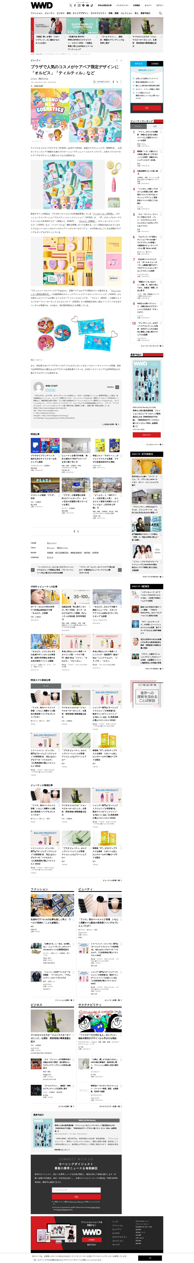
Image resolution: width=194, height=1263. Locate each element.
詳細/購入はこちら (61, 1149)
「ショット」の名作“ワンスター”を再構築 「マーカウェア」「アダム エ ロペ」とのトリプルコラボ (57, 975)
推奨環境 (138, 1229)
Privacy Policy (95, 1207)
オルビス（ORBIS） (87, 221)
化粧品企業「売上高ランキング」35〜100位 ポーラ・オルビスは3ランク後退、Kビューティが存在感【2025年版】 (74, 611)
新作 (48, 721)
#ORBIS (50, 553)
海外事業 (59, 1092)
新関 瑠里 (34, 468)
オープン (65, 508)
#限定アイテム (62, 548)
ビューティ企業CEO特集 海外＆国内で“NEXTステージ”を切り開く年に (75, 459)
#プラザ (50, 557)
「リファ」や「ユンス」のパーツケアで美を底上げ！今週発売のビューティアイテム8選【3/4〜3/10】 (97, 570)
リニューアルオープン (100, 620)
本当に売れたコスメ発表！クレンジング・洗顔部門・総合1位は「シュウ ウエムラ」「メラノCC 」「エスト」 (105, 656)
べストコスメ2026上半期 (107, 665)
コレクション (127, 13)
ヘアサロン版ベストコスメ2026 (103, 726)
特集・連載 (114, 13)
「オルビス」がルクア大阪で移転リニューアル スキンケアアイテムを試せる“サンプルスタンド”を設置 (105, 611)
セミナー (148, 5)
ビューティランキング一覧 (151, 346)
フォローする (51, 390)
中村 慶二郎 (65, 470)
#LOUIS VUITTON (49, 1079)
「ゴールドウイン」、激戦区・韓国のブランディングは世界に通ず (112, 40)
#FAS (80, 937)
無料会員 (138, 64)
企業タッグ (41, 665)
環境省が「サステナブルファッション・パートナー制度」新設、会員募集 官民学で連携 (104, 1088)
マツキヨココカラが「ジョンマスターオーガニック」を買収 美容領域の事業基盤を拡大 (74, 712)
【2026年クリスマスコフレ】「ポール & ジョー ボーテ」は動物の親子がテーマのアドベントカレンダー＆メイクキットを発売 (147, 265)
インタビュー (95, 1072)
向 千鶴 (80, 1047)
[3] (114, 278)
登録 (146, 108)
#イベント (51, 548)
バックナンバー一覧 (154, 444)
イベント (34, 78)
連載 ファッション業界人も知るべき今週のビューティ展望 (148, 179)
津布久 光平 (47, 958)
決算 (32, 617)
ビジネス (61, 13)
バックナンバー (122, 5)
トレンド (140, 316)
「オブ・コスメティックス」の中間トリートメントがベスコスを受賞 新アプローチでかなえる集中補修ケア (151, 627)
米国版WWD (47, 1075)
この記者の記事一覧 (109, 424)
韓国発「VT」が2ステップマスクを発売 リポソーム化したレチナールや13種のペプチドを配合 (105, 755)
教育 (32, 926)
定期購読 (136, 5)
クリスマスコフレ (143, 274)
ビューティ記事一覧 (112, 1000)
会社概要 (138, 1235)
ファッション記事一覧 (63, 1000)
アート (49, 665)
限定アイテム (43, 78)
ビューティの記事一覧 (111, 880)
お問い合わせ (140, 1238)
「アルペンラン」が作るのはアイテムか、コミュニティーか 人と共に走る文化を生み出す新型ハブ (145, 510)
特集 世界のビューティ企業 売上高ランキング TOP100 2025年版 (74, 625)
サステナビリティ (99, 13)
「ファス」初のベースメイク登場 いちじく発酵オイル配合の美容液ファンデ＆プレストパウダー (43, 712)
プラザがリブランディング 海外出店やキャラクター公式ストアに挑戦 (43, 459)
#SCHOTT (46, 989)
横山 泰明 (34, 505)
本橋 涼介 (34, 929)
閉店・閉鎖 (46, 1072)
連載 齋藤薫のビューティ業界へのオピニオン (148, 295)
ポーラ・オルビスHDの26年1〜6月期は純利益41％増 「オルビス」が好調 (43, 610)
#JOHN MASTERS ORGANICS (41, 1053)
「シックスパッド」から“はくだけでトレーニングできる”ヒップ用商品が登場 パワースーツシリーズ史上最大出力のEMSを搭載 (55, 570)
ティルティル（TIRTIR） (103, 214)
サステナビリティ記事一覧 (110, 1106)
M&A (32, 502)
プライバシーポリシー (76, 1202)
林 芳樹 (45, 1095)
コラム (45, 1092)
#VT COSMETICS (61, 553)
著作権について (140, 1232)
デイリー (138, 126)
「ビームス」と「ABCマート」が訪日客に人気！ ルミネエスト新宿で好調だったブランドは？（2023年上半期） (106, 501)
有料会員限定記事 (105, 5)
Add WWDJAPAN (103, 82)
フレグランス (141, 338)
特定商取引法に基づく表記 (144, 1227)
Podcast (94, 1042)
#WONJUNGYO (76, 553)
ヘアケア (71, 665)
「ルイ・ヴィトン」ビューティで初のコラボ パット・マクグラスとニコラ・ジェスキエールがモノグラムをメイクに (147, 220)
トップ (115, 1222)
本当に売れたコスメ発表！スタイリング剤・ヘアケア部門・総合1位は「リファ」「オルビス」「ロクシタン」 (74, 656)
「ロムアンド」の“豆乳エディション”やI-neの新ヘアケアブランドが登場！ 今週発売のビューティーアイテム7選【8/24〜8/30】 (147, 242)
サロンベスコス (111, 724)
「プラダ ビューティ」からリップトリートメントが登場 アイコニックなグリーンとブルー (74, 755)
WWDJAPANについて (142, 1221)
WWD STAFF (38, 86)
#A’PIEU (87, 553)
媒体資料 (138, 1243)
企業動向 (47, 466)
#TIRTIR (95, 553)
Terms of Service (62, 1210)
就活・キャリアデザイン (78, 13)
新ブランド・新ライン (38, 721)
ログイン (159, 5)
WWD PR (152, 577)
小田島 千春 (96, 516)
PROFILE (110, 387)
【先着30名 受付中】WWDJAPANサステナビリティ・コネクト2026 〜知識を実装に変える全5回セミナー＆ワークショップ (80, 43)
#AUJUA (94, 966)
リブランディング (36, 466)
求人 (137, 13)
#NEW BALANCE (49, 963)
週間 (155, 126)
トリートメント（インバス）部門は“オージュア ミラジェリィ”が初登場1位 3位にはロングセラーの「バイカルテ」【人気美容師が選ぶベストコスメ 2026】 (43, 758)
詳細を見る (147, 435)
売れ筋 (111, 511)
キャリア (116, 1244)
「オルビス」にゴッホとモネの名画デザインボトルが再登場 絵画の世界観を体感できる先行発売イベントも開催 (43, 656)
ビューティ (50, 13)
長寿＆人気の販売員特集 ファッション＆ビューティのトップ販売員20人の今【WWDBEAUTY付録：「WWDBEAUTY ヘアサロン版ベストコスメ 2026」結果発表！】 (86, 1128)
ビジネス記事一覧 (65, 1106)
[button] (161, 13)
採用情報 (138, 1240)
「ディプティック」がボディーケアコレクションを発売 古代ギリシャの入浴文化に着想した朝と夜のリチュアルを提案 (147, 329)
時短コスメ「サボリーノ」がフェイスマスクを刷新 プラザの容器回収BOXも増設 (106, 459)
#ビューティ (51, 543)
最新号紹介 (146, 13)
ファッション (37, 13)
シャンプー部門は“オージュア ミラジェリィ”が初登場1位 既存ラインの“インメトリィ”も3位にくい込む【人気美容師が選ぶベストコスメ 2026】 (105, 713)
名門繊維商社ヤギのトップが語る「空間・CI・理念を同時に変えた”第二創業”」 (145, 537)
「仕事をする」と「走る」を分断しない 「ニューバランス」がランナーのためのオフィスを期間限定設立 (57, 947)
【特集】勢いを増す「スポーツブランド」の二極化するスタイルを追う (48, 40)
